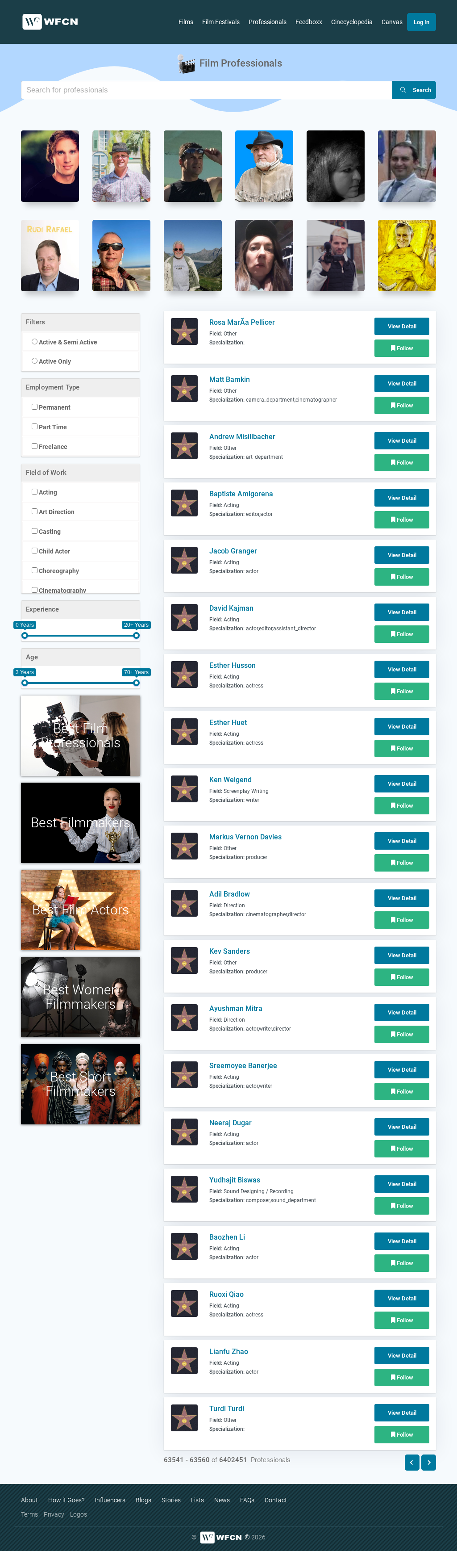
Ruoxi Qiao (226, 1294)
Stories (171, 1500)
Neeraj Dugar (230, 1123)
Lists (197, 1500)
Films (186, 21)
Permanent (54, 407)
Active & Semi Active (67, 342)
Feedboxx (308, 21)
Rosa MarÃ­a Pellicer (242, 322)
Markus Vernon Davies (245, 837)
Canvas (392, 21)
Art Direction (56, 512)
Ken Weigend (230, 780)
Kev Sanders (229, 951)
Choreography (58, 570)
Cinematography (61, 590)
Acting (47, 492)
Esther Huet (228, 722)
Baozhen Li (227, 1237)
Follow (404, 348)
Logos (78, 1514)
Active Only (54, 361)
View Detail (402, 326)
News (222, 1500)
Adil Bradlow (229, 894)
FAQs (247, 1500)
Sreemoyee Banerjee (243, 1065)
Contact (276, 1500)
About (29, 1500)
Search (422, 90)
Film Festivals (221, 21)
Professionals (268, 21)
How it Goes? (66, 1500)
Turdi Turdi (226, 1408)
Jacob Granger (233, 551)
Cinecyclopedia (352, 21)
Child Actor (53, 551)
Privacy (54, 1514)
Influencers (110, 1500)
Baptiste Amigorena (241, 494)
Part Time (52, 427)
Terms (29, 1514)
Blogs (143, 1500)
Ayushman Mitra (235, 1008)
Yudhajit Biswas (234, 1180)
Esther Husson (232, 665)
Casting (49, 531)
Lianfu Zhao (228, 1351)
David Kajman (231, 608)
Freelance (52, 446)
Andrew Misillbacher (242, 436)
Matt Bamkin (229, 379)
